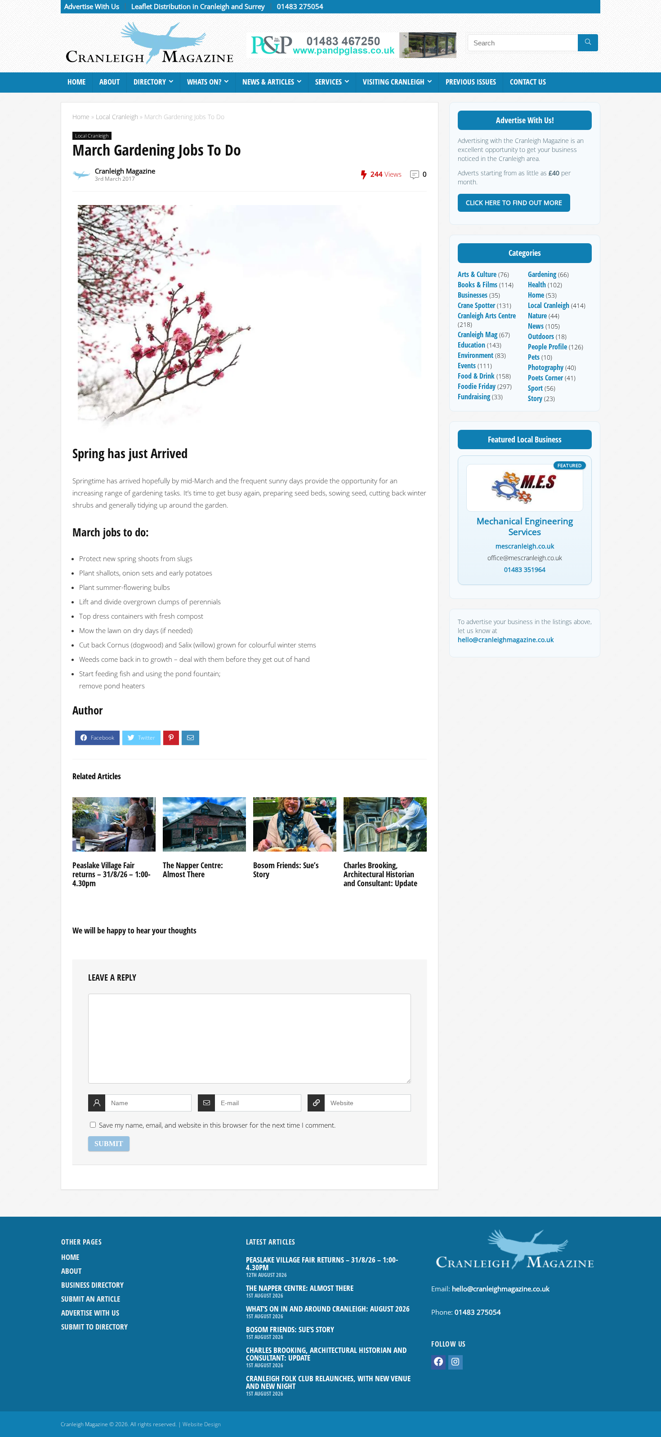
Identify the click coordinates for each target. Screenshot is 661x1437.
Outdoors (541, 336)
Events (467, 365)
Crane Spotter (476, 305)
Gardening (542, 274)
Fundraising (474, 397)
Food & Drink (476, 376)
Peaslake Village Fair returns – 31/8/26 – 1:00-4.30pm (111, 874)
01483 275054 (300, 6)
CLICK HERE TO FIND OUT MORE (514, 202)
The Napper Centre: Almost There (193, 869)
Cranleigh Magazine (125, 170)
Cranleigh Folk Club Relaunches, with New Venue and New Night (328, 1382)
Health (537, 285)
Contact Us (528, 81)
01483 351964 (524, 569)
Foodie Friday (477, 386)
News (536, 326)
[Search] (588, 42)
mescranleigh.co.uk (525, 546)
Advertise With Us (91, 6)
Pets (534, 357)
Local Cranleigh (117, 117)
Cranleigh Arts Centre (487, 316)
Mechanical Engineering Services (525, 527)
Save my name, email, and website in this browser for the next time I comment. (217, 1124)
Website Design (202, 1424)
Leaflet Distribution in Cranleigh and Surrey (198, 6)
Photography (545, 367)
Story (535, 398)
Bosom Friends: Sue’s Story (286, 869)
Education (471, 345)
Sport (535, 388)
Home (76, 81)
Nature (537, 316)
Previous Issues (471, 81)
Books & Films (477, 285)
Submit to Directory (94, 1326)
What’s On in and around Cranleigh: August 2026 (328, 1308)
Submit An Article (90, 1299)
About (109, 81)
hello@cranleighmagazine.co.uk (506, 639)
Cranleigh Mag (477, 334)
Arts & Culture (477, 274)
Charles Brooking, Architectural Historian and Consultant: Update (380, 874)
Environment (475, 355)
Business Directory (92, 1285)
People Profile (547, 347)
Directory (150, 81)
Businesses (472, 295)
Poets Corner (545, 378)
